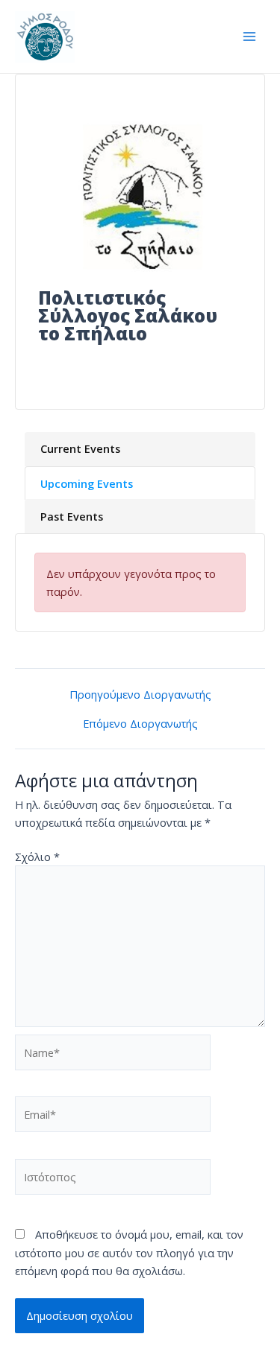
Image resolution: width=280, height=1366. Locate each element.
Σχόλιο (37, 856)
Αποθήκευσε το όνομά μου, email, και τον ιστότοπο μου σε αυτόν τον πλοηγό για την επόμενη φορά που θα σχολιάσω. (129, 1252)
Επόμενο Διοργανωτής (140, 723)
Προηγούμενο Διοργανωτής (140, 694)
